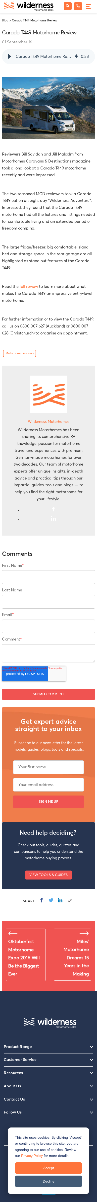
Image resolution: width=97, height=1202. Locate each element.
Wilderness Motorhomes (48, 422)
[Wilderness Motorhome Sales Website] (28, 6)
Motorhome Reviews (19, 353)
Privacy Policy (32, 1156)
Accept (48, 1168)
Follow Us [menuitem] (13, 1112)
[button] (9, 57)
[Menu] (88, 6)
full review (29, 287)
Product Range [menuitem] (18, 1047)
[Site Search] (68, 6)
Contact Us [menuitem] (14, 1099)
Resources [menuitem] (13, 1073)
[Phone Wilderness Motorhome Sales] (78, 6)
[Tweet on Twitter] (50, 900)
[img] (76, 57)
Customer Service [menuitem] (20, 1060)
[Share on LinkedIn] (60, 900)
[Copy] (70, 900)
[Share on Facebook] (41, 900)
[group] (48, 56)
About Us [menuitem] (12, 1086)
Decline (48, 1181)
